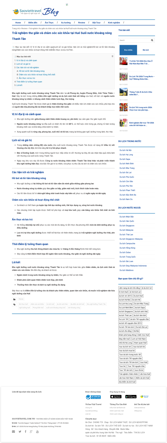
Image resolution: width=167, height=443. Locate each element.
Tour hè (122, 366)
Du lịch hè (89, 426)
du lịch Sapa (140, 307)
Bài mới (146, 50)
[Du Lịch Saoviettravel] (116, 396)
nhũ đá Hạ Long (125, 343)
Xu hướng (66, 23)
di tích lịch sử (135, 292)
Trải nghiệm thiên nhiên (128, 374)
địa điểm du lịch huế (77, 304)
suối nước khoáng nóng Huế (55, 308)
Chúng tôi (88, 408)
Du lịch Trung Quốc (128, 257)
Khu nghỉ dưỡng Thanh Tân (96, 304)
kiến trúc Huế (143, 335)
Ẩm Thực (49, 23)
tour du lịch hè (139, 347)
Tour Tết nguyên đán (136, 366)
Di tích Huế (123, 292)
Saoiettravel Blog (91, 411)
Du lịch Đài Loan (126, 261)
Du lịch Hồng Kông (127, 248)
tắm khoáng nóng (74, 308)
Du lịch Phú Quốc (127, 177)
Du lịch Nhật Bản (127, 217)
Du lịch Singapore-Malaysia (131, 239)
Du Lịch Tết (123, 319)
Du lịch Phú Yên (126, 186)
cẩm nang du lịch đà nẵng (129, 288)
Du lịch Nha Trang (127, 168)
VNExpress (138, 411)
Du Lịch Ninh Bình (126, 307)
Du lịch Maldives (127, 270)
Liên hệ (87, 414)
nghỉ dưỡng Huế (24, 308)
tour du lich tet (125, 347)
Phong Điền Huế (38, 308)
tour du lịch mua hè (127, 351)
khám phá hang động (127, 335)
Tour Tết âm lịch (125, 370)
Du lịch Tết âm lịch (126, 327)
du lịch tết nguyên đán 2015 (130, 323)
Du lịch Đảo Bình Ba (128, 195)
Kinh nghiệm (114, 23)
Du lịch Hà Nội (125, 150)
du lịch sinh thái (62, 304)
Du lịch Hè (136, 300)
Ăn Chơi (88, 422)
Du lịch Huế (50, 304)
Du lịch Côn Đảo (126, 181)
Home (18, 23)
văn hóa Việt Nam (126, 378)
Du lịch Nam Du (126, 199)
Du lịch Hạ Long (126, 154)
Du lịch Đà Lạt (126, 172)
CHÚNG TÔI (98, 422)
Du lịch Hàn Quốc (127, 221)
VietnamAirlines (139, 408)
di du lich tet (147, 288)
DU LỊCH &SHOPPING (138, 422)
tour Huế (143, 362)
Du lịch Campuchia (127, 243)
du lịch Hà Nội (124, 300)
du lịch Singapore (126, 311)
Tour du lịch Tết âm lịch (128, 362)
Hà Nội (136, 331)
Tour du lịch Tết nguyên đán (130, 358)
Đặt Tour (96, 23)
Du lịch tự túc (128, 426)
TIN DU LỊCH (139, 432)
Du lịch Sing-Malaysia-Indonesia (133, 266)
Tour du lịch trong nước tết (130, 354)
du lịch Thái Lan (125, 315)
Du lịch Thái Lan (126, 234)
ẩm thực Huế (23, 304)
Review (81, 23)
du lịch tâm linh (140, 315)
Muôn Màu (124, 429)
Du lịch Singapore (127, 225)
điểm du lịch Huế (142, 378)
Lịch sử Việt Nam (139, 339)
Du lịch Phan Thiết (127, 190)
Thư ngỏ (118, 432)
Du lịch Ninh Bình (127, 163)
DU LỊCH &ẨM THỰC (119, 422)
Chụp (106, 422)
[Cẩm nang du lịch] (35, 15)
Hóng (87, 429)
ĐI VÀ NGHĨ (101, 436)
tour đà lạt (139, 370)
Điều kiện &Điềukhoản (117, 408)
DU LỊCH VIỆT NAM (144, 426)
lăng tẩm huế (124, 339)
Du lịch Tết (99, 426)
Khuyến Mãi (114, 429)
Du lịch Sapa (125, 159)
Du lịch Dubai (125, 252)
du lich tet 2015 (125, 296)
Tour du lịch (90, 436)
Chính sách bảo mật (117, 411)
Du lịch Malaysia (126, 230)
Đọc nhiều (128, 50)
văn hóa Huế (145, 374)
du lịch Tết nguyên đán (139, 319)
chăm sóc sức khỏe (37, 304)
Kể (92, 429)
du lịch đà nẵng (125, 331)
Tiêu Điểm (128, 432)
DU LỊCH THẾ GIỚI (113, 426)
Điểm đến (32, 23)
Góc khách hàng (101, 429)
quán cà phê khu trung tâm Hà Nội (99, 432)
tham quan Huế (140, 343)
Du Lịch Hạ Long (125, 304)
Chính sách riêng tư (116, 414)
